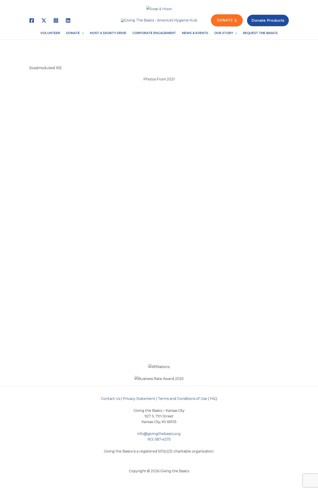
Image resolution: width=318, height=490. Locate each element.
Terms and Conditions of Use (182, 399)
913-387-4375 (159, 439)
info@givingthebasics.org (159, 434)
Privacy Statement (139, 399)
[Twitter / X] (43, 20)
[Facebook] (31, 20)
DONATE (225, 20)
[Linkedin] (68, 20)
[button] (268, 20)
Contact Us (110, 399)
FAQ (213, 399)
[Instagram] (55, 20)
